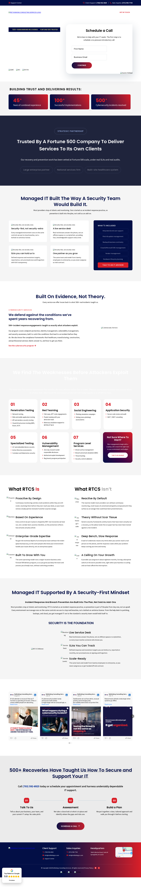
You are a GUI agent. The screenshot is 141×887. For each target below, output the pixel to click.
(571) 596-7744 (73, 852)
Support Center (16, 3)
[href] (123, 852)
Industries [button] (89, 12)
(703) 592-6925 (49, 852)
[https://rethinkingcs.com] (25, 12)
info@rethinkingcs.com (52, 855)
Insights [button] (109, 12)
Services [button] (77, 12)
